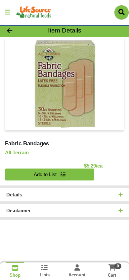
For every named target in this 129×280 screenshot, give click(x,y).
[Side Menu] (7, 12)
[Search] (121, 12)
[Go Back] (20, 31)
